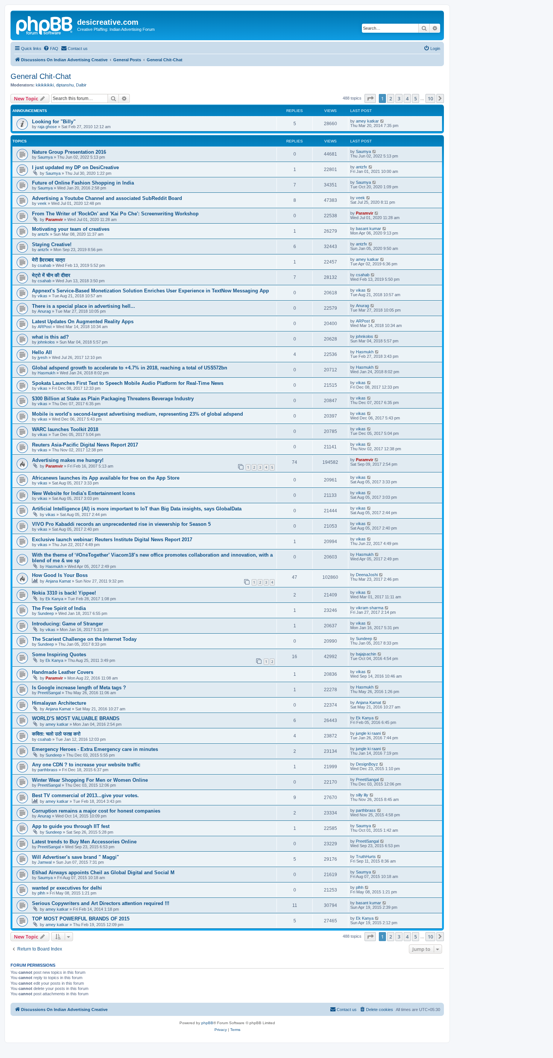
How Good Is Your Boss (60, 575)
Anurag (44, 311)
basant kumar (368, 228)
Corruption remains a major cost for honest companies (96, 811)
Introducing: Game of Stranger (67, 624)
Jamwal (45, 862)
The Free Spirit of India (59, 608)
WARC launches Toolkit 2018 (65, 429)
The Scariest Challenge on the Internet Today (84, 639)
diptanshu (65, 85)
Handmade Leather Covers (62, 672)
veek (42, 203)
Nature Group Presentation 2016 (69, 152)
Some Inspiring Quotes (59, 654)
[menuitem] (50, 48)
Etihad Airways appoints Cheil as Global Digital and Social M (103, 872)
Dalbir (81, 85)
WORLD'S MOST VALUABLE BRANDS (76, 718)
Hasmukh (365, 352)
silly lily (362, 795)
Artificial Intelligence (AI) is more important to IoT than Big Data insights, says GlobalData (137, 509)
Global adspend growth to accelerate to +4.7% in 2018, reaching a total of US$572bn (129, 368)
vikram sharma (369, 607)
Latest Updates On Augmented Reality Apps (83, 321)
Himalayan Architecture (59, 703)
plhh (41, 893)
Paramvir (54, 219)
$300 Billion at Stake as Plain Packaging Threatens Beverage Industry (113, 398)
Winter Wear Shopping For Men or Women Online (90, 780)
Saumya (45, 157)
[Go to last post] (382, 121)
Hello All (42, 352)
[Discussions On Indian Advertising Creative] (44, 24)
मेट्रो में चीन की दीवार (51, 275)
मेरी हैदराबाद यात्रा (48, 260)
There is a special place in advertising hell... (83, 306)
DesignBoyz (367, 764)
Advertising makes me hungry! (67, 460)
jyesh (42, 357)
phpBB (207, 1023)
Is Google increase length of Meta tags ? (79, 687)
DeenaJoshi (367, 574)
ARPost (45, 326)
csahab (44, 265)
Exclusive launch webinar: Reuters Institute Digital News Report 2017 (112, 539)
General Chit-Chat (41, 76)
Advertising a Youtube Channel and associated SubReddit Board (107, 198)
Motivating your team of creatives (70, 229)
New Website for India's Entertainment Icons (83, 493)
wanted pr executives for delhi (67, 888)
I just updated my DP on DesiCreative (75, 167)
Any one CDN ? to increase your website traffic (86, 764)
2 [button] (390, 98)
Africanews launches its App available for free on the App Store (105, 478)
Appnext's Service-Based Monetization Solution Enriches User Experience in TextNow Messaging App (150, 291)
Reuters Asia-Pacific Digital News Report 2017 (85, 445)
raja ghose (47, 126)
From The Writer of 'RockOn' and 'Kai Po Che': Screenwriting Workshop (115, 213)
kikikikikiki (45, 85)
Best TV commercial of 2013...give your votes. (85, 795)
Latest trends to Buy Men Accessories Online (84, 842)
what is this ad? (50, 337)
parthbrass (48, 769)
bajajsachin (366, 654)
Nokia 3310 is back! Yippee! (64, 593)
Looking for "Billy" (54, 121)
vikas (42, 296)
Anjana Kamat (58, 581)
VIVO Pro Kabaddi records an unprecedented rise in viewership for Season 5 (121, 524)
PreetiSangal (49, 692)
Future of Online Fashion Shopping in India (83, 183)
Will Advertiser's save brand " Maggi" (75, 857)
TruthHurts (366, 856)
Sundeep (46, 613)
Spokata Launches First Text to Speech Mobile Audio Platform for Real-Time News (127, 383)
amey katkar (367, 121)
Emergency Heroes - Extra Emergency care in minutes (95, 749)
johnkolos (46, 342)
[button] (370, 98)
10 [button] (430, 98)
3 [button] (399, 98)
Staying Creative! (51, 244)
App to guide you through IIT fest (70, 826)
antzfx (361, 167)
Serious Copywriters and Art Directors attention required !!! (100, 903)
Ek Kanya (54, 598)
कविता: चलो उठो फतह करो (56, 734)
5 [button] (415, 98)
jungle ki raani (368, 733)
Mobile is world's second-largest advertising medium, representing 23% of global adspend (137, 414)
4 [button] (407, 98)
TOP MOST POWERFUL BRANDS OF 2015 (80, 919)
